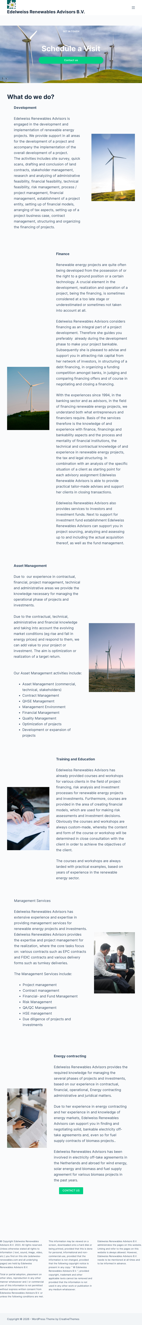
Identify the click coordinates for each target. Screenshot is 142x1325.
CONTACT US (71, 1190)
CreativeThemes (69, 1319)
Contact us (71, 60)
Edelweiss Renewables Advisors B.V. (46, 11)
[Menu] (133, 7)
